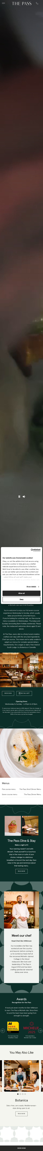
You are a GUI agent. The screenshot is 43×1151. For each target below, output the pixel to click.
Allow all (21, 593)
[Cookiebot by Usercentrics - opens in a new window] (30, 550)
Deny (21, 599)
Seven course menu (9, 794)
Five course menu (9, 789)
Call (37, 1)
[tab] (18, 1094)
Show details (31, 587)
